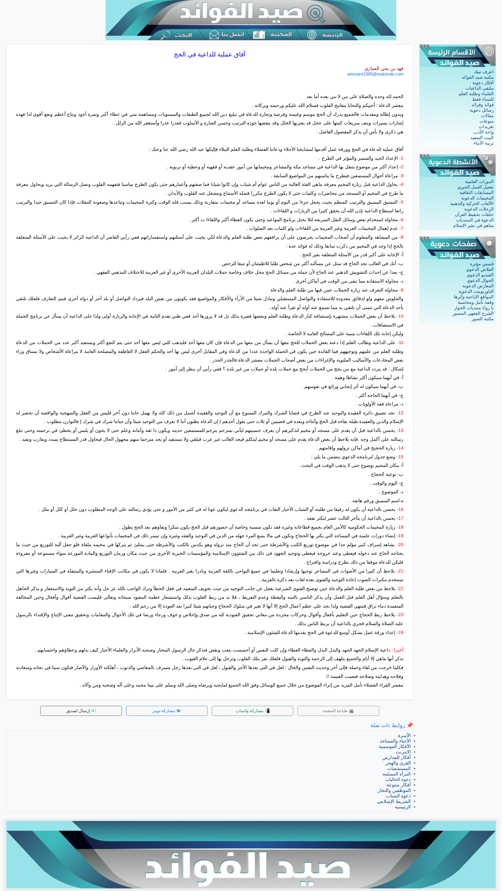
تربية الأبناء (484, 143)
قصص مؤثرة (482, 263)
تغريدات (486, 126)
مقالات (487, 115)
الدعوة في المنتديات (475, 220)
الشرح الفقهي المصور (473, 313)
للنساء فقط (483, 99)
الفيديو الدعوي (480, 274)
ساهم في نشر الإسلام (473, 225)
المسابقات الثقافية (476, 192)
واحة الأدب (484, 132)
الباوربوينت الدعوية (476, 291)
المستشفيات (399, 768)
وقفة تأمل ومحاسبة (476, 302)
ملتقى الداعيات (479, 88)
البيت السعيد (482, 137)
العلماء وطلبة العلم (476, 93)
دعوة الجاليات (398, 779)
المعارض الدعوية (478, 285)
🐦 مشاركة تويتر (166, 711)
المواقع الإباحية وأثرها (474, 296)
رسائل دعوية (482, 110)
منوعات (487, 121)
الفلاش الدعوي (480, 269)
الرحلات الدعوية (479, 209)
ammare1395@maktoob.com (375, 74)
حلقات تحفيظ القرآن (474, 214)
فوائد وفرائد (482, 104)
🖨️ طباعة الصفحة (338, 711)
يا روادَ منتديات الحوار (474, 307)
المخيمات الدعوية (477, 198)
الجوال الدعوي (480, 280)
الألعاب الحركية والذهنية (472, 203)
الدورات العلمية (479, 181)
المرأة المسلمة (397, 774)
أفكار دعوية (483, 82)
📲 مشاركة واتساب (253, 711)
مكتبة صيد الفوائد (478, 77)
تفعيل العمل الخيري (475, 187)
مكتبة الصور (483, 318)
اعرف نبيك (484, 71)
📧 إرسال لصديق (81, 711)
